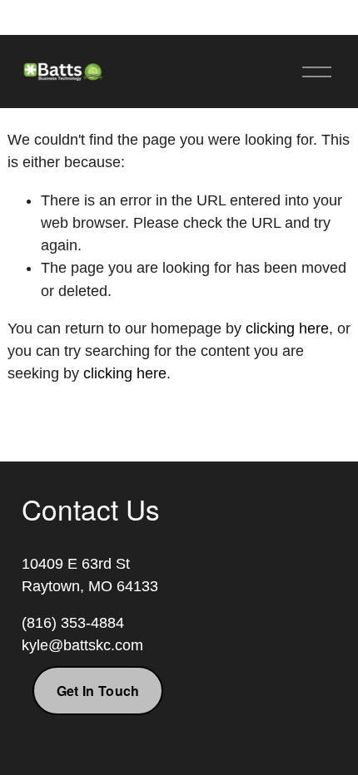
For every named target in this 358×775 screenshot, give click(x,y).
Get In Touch (98, 690)
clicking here (287, 328)
